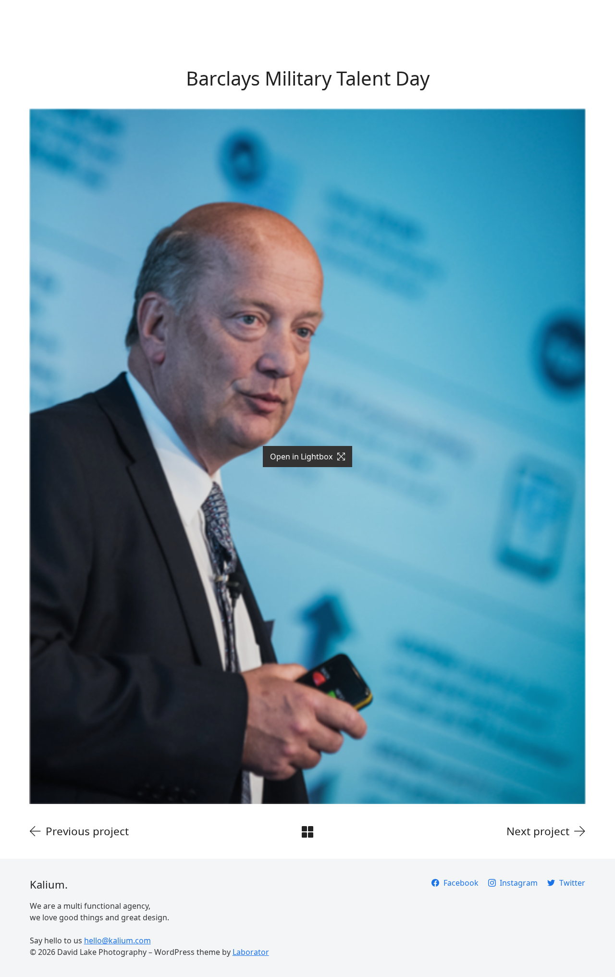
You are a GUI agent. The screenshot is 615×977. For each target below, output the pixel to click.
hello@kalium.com (117, 940)
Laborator (251, 952)
